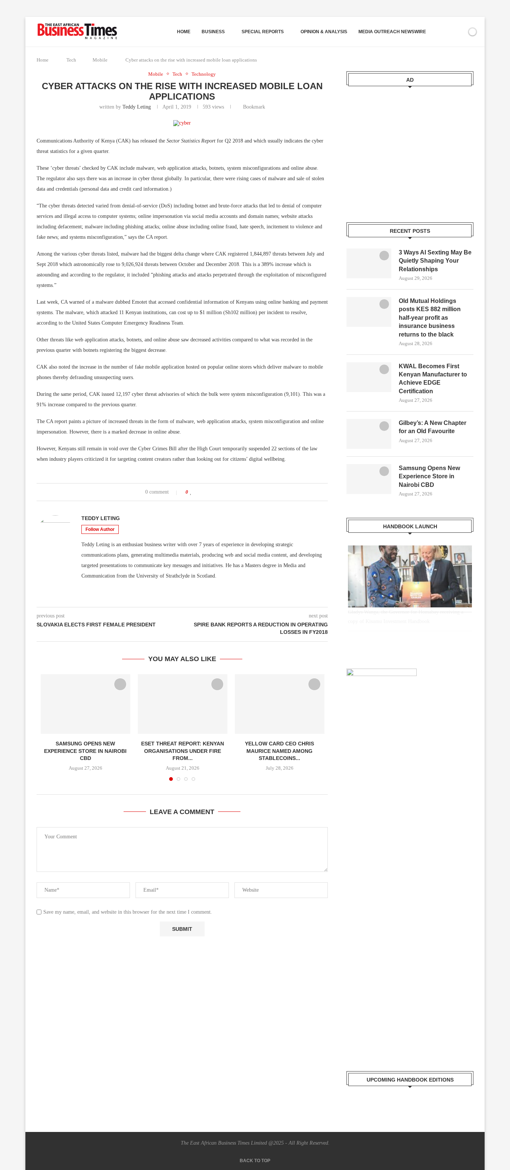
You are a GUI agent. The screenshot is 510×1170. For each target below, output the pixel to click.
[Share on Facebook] (198, 492)
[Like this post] (191, 492)
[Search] (446, 32)
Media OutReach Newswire (392, 31)
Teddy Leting (136, 107)
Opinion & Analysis (324, 31)
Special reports (263, 31)
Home (183, 31)
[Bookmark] (459, 32)
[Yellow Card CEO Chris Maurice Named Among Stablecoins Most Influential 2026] (279, 704)
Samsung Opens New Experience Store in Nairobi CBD (85, 751)
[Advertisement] (409, 149)
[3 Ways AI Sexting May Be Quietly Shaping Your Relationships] (368, 263)
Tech (71, 60)
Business (213, 31)
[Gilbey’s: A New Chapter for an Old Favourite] (368, 434)
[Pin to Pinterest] (213, 492)
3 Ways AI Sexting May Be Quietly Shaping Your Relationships (435, 260)
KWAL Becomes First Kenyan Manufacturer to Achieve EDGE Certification (433, 378)
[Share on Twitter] (205, 492)
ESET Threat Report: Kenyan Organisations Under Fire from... (182, 751)
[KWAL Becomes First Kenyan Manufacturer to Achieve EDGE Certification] (368, 377)
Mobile (100, 60)
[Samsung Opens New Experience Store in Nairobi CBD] (85, 704)
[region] (409, 595)
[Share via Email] (220, 492)
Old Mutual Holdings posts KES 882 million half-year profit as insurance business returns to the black (430, 318)
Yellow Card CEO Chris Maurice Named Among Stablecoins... (279, 751)
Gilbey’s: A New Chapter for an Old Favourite (432, 427)
